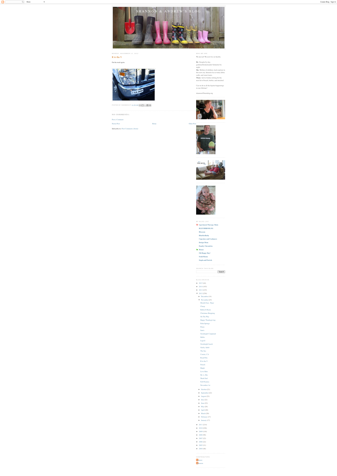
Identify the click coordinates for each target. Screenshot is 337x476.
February (204, 417)
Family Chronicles (206, 246)
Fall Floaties (204, 382)
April (203, 410)
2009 (201, 431)
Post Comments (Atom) (130, 128)
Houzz (201, 249)
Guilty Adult (204, 347)
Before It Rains (205, 309)
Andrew (199, 460)
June (203, 403)
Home (154, 123)
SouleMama (203, 256)
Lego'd (202, 340)
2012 (201, 293)
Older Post (192, 123)
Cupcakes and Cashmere (208, 239)
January (204, 420)
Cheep (202, 306)
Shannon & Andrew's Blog (168, 11)
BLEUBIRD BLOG (206, 228)
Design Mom (203, 242)
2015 (201, 283)
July (202, 399)
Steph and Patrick (205, 260)
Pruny (202, 327)
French (202, 364)
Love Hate (204, 371)
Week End (204, 378)
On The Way (204, 316)
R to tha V (204, 361)
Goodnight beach (206, 344)
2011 (201, 424)
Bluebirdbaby (204, 235)
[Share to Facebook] (147, 105)
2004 (201, 448)
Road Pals (203, 358)
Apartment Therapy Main (208, 224)
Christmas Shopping (207, 313)
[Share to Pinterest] (150, 105)
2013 (201, 290)
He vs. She (204, 375)
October (204, 389)
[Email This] (140, 105)
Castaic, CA (204, 354)
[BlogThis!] (142, 105)
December (205, 296)
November (205, 300)
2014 (201, 286)
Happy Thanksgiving (207, 320)
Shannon (200, 463)
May (203, 406)
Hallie (202, 337)
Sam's (202, 330)
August (204, 396)
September (205, 393)
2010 (201, 428)
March (203, 413)
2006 (201, 442)
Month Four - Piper (207, 303)
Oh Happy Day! (204, 253)
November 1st (205, 385)
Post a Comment (117, 119)
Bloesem (202, 232)
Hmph (202, 368)
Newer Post (116, 123)
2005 (201, 445)
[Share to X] (145, 105)
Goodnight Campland (208, 334)
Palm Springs (205, 323)
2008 (201, 435)
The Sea (203, 351)
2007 (201, 438)
